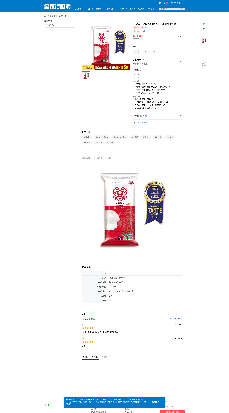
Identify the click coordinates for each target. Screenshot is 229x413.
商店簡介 (94, 409)
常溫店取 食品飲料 (119, 137)
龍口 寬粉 (134, 137)
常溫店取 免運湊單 (101, 137)
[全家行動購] (57, 6)
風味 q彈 (110, 142)
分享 (137, 123)
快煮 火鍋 (158, 137)
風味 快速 (98, 142)
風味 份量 (87, 142)
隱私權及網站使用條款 (98, 412)
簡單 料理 (87, 137)
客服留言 (128, 409)
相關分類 (86, 132)
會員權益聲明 (129, 412)
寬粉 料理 (146, 137)
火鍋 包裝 (169, 137)
